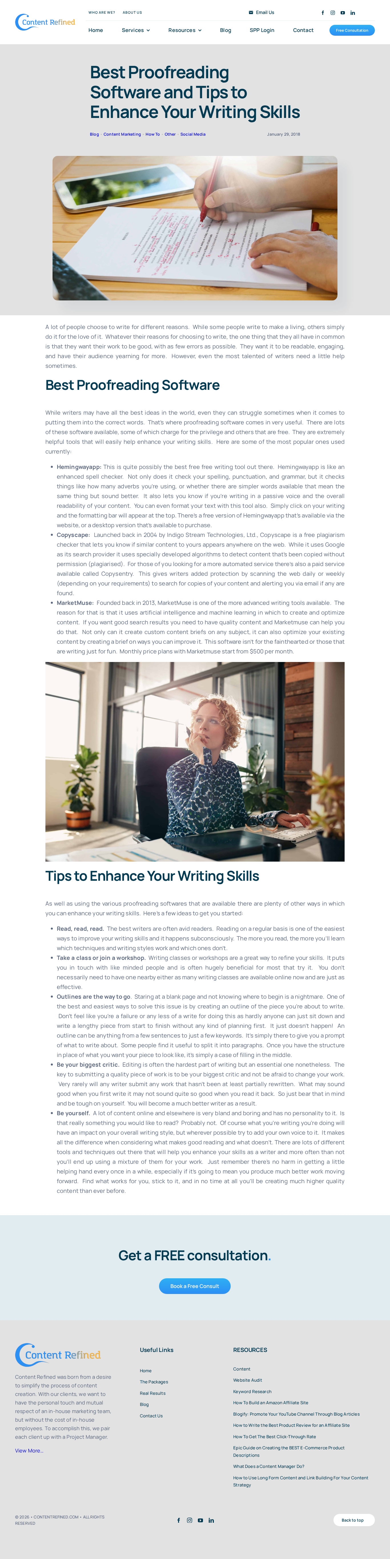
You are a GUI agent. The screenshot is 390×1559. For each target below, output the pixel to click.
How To (153, 134)
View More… (29, 1450)
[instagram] (333, 13)
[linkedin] (353, 13)
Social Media (193, 134)
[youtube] (343, 13)
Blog (94, 134)
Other (170, 134)
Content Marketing (122, 134)
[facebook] (323, 13)
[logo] (45, 16)
